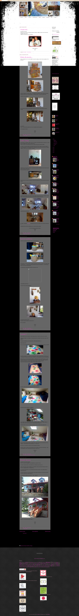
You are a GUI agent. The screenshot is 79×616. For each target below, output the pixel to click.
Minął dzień (54, 182)
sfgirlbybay (54, 230)
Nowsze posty (22, 531)
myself (46, 564)
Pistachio (54, 188)
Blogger (49, 614)
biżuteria (26, 562)
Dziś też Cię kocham (56, 169)
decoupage (43, 562)
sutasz (26, 17)
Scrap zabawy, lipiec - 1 (57, 184)
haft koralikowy (34, 563)
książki (43, 17)
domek (24, 135)
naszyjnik (52, 564)
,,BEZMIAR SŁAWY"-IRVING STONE (57, 221)
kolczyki (56, 563)
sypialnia (28, 329)
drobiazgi (20, 563)
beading (20, 562)
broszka (36, 562)
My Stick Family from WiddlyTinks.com (39, 558)
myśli (40, 17)
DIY (51, 17)
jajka (51, 563)
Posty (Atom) (24, 533)
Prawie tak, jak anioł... (57, 165)
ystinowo (24, 3)
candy (39, 562)
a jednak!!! (23, 334)
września (55, 144)
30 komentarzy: (29, 527)
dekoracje (48, 562)
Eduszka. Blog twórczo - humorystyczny (55, 157)
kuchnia (24, 564)
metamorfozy (35, 17)
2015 (53, 147)
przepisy (47, 17)
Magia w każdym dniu (56, 218)
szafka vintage (24, 140)
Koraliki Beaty (55, 195)
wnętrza (29, 17)
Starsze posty (47, 531)
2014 (53, 148)
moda (43, 564)
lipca (54, 145)
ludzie (26, 564)
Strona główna (35, 531)
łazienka (30, 564)
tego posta (28, 223)
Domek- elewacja (25, 460)
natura (57, 564)
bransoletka (31, 562)
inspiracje (49, 563)
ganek (26, 135)
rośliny (55, 17)
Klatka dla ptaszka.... (26, 57)
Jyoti (53, 163)
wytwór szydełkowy (26, 239)
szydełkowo (31, 329)
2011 (53, 152)
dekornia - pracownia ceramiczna (56, 202)
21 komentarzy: (29, 134)
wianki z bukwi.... (56, 120)
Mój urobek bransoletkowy (57, 128)
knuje (53, 563)
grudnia (55, 140)
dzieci (25, 563)
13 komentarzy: (29, 328)
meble (33, 564)
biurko (23, 562)
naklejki (49, 564)
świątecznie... (24, 29)
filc (28, 563)
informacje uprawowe (43, 563)
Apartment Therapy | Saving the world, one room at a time (56, 229)
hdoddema (38, 614)
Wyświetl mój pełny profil (55, 73)
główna (22, 17)
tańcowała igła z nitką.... (57, 124)
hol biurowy (38, 563)
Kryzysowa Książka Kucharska (56, 176)
